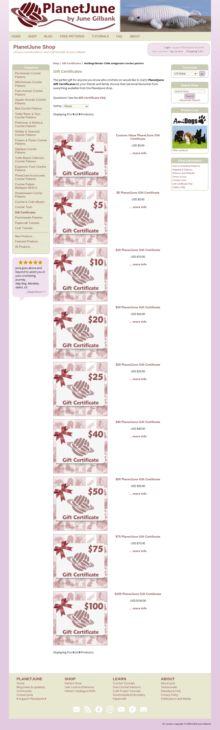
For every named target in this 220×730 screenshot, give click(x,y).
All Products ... (24, 246)
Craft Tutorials (24, 228)
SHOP (32, 36)
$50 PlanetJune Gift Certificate (138, 479)
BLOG (48, 36)
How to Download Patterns (186, 166)
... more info (138, 153)
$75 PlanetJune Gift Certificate (138, 536)
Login (167, 47)
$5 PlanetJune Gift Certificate (137, 192)
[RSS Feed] (87, 709)
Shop (56, 63)
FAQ (119, 36)
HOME (16, 36)
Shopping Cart (194, 51)
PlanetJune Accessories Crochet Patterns (30, 177)
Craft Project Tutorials (127, 691)
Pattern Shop (73, 683)
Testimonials (169, 687)
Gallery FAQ (178, 187)
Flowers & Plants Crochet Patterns (31, 142)
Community (24, 691)
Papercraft (119, 699)
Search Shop (189, 85)
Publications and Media (176, 699)
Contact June (179, 180)
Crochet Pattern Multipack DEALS (26, 186)
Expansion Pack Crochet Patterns (30, 168)
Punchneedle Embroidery (129, 695)
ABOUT (135, 36)
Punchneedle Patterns (29, 217)
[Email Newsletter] (76, 709)
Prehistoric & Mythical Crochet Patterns (29, 124)
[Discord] (143, 709)
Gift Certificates (71, 63)
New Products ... (25, 236)
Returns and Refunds (183, 173)
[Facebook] (98, 709)
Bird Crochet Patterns (28, 108)
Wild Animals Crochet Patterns (28, 84)
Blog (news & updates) (31, 687)
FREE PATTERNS (72, 36)
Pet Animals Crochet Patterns (28, 75)
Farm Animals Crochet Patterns (29, 92)
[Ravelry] (132, 709)
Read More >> (37, 292)
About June (168, 683)
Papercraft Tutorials (27, 223)
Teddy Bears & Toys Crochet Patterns (27, 115)
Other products (180, 150)
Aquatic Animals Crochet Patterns (30, 101)
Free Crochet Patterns (127, 687)
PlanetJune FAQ (171, 691)
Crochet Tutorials (124, 683)
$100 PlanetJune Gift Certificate (138, 594)
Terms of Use (179, 176)
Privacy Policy (169, 695)
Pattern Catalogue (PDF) (80, 691)
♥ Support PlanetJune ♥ (31, 699)
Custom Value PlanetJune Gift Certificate (138, 137)
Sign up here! (176, 51)
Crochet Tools (23, 207)
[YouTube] (121, 709)
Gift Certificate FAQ (91, 98)
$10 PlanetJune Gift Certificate (138, 250)
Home (20, 683)
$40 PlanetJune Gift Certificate (138, 422)
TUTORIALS (100, 36)
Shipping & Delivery (182, 169)
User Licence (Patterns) (79, 687)
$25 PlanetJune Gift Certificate (138, 364)
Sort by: (57, 106)
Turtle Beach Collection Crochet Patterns (29, 159)
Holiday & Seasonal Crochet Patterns (27, 133)
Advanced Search (189, 100)
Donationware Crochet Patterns (28, 195)
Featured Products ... (28, 241)
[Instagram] (110, 709)
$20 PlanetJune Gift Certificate (138, 307)
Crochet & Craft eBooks (30, 202)
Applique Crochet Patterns (25, 151)
